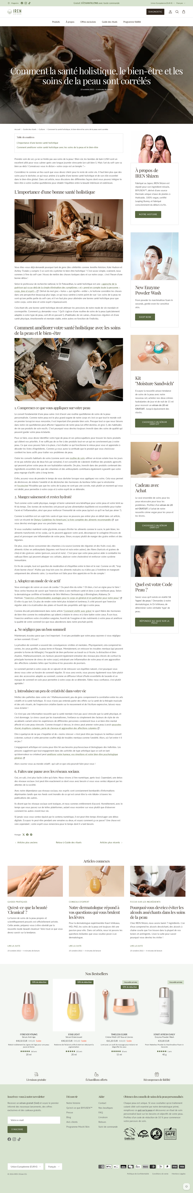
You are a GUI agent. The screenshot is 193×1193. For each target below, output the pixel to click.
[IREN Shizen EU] (14, 11)
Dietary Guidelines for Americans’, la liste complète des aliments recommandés (72, 519)
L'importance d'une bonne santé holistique (37, 142)
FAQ (100, 1112)
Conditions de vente (160, 1174)
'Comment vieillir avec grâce (77, 611)
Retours (102, 1122)
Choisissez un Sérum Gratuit (154, 423)
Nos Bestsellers (96, 973)
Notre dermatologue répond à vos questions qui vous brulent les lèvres (94, 912)
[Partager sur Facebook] (27, 835)
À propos (70, 22)
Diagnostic (155, 12)
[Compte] (169, 12)
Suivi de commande (108, 1126)
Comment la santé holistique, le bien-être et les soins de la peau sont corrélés (77, 129)
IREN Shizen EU (20, 1174)
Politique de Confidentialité (138, 1174)
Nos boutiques (105, 1107)
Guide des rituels (109, 22)
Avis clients (72, 1122)
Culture (96, 60)
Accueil (17, 129)
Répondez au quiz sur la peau (154, 622)
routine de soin (77, 458)
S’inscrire (17, 1129)
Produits (56, 22)
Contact (102, 1103)
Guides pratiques (17, 902)
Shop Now (145, 317)
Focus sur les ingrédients (145, 902)
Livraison (103, 1117)
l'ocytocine (22, 485)
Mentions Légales (178, 1174)
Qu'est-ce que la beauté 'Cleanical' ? (27, 910)
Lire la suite (14, 946)
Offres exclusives (88, 22)
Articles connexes (96, 861)
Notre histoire (148, 214)
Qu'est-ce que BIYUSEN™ (79, 1107)
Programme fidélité (132, 22)
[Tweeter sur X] (23, 835)
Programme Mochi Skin (77, 1126)
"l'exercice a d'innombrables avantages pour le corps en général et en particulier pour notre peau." (71, 597)
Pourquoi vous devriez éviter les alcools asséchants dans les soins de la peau (157, 912)
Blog (68, 1117)
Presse (69, 1112)
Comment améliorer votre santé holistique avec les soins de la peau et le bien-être (57, 147)
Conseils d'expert (79, 902)
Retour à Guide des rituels (69, 842)
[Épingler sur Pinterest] (31, 835)
